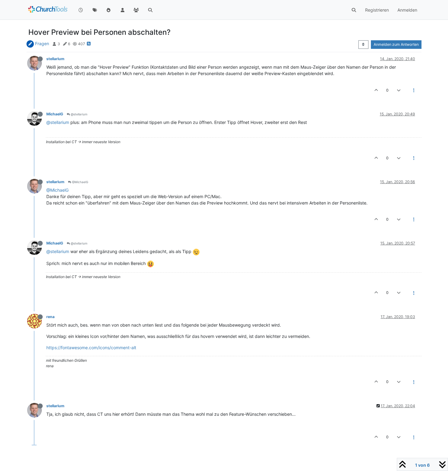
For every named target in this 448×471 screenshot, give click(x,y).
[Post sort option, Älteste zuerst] (363, 44)
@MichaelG (79, 182)
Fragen (42, 43)
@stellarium (78, 114)
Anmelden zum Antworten (396, 44)
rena (50, 316)
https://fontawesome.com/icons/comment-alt (91, 347)
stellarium (55, 58)
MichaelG (54, 114)
